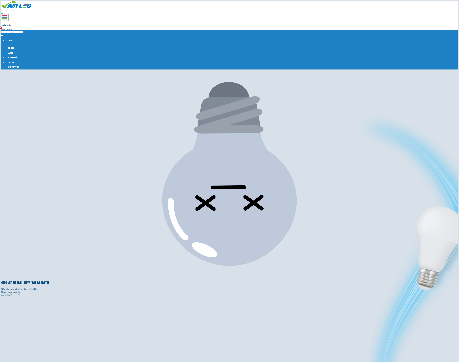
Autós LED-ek (13, 43)
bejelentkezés (13, 67)
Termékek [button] (12, 40)
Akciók (10, 52)
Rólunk (11, 48)
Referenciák (13, 57)
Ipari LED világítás (127, 43)
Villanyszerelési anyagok (187, 43)
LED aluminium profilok (145, 43)
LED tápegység (32, 43)
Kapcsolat (12, 62)
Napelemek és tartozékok (165, 43)
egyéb (200, 43)
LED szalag (75, 43)
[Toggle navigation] (5, 17)
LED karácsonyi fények (61, 43)
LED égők (22, 43)
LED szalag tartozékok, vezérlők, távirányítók (100, 43)
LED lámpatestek (45, 43)
